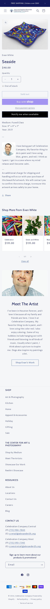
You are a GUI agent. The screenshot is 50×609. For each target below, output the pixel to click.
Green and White (32, 240)
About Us (10, 487)
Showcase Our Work (15, 464)
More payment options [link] (25, 108)
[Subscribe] (42, 565)
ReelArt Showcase (14, 470)
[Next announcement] (45, 3)
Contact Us (11, 499)
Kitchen (9, 403)
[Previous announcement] (5, 3)
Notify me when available (25, 114)
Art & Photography (14, 397)
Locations (10, 493)
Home (8, 409)
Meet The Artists (13, 458)
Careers (9, 505)
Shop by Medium (13, 452)
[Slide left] (19, 257)
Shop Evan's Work (25, 362)
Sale (7, 433)
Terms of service (26, 603)
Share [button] (8, 195)
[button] (5, 11)
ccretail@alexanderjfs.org (22, 533)
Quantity (6, 73)
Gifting (8, 427)
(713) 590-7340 (17, 542)
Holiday (9, 421)
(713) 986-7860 (17, 530)
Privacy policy (36, 599)
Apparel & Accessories (16, 415)
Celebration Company (23, 596)
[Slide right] (31, 257)
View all (25, 261)
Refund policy (22, 599)
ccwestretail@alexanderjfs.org (25, 546)
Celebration (9, 240)
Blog (7, 511)
